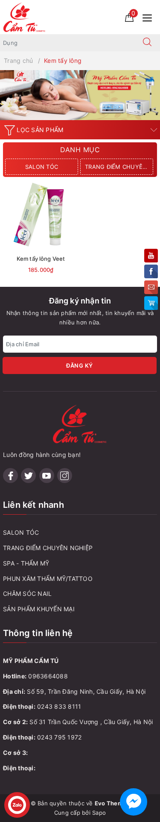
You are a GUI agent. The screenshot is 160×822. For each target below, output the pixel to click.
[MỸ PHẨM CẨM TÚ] (24, 16)
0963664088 (48, 676)
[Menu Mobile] (149, 17)
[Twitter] (28, 475)
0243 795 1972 (59, 737)
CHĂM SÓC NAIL (27, 593)
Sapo (99, 812)
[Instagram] (64, 475)
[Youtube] (46, 475)
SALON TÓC (41, 166)
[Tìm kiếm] (147, 42)
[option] (80, 95)
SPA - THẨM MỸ (26, 563)
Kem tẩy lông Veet (41, 258)
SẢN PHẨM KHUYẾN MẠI (39, 609)
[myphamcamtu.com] (80, 95)
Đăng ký (79, 365)
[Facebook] (10, 475)
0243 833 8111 (59, 706)
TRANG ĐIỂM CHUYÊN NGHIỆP (119, 166)
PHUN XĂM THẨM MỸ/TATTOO (48, 578)
